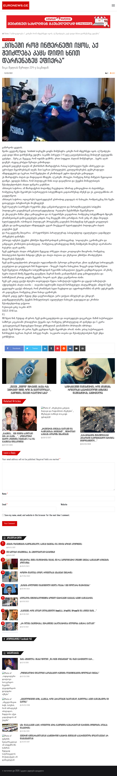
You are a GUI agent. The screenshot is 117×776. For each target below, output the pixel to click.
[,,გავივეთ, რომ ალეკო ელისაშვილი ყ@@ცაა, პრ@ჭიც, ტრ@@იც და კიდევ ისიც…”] (10, 614)
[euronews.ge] (15, 5)
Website (64, 505)
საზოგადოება (17, 34)
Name (5, 494)
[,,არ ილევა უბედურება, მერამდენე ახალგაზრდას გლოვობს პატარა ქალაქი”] (10, 627)
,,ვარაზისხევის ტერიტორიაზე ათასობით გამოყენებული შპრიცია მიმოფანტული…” (97, 438)
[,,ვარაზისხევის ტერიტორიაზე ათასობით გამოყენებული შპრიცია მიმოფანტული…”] (97, 420)
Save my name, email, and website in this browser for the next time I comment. (37, 515)
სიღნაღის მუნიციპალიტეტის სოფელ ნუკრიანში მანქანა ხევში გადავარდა (56, 598)
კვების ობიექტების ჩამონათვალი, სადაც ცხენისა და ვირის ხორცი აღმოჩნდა (44, 544)
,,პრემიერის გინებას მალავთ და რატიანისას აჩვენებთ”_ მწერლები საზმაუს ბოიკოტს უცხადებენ (58, 432)
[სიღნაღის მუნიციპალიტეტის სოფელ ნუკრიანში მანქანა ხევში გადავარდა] (10, 602)
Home (6, 34)
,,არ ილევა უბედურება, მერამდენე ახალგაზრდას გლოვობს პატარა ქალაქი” (57, 623)
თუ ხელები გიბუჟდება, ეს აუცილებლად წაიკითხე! (30, 552)
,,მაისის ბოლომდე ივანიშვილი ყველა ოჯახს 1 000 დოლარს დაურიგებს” (55, 585)
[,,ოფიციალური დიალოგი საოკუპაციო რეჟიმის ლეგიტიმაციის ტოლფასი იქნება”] (10, 684)
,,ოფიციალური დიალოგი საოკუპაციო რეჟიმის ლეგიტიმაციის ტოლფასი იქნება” (59, 673)
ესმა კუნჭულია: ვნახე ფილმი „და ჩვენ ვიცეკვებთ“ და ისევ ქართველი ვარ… (57, 659)
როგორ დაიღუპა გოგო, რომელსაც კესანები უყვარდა (46, 573)
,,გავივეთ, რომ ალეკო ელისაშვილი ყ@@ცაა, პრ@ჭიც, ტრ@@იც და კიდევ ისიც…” (58, 611)
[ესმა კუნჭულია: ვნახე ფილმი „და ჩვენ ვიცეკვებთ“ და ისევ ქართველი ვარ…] (10, 664)
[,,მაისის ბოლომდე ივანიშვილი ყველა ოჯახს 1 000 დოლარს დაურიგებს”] (10, 589)
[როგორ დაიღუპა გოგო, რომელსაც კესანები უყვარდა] (10, 576)
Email (4, 505)
